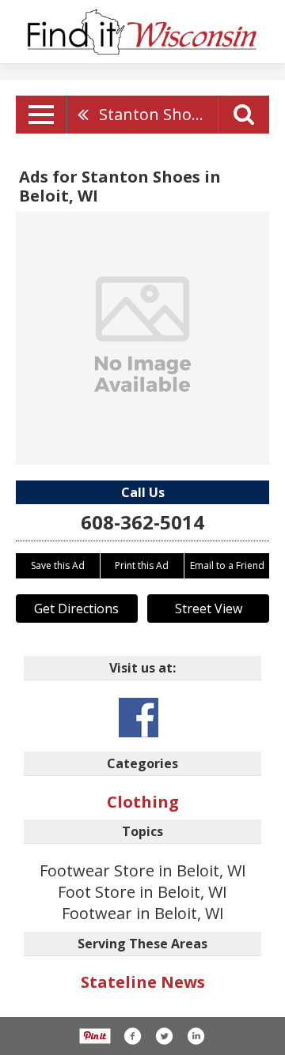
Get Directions (76, 608)
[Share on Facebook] (132, 1036)
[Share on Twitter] (164, 1036)
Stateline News (143, 982)
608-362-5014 (142, 522)
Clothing (143, 801)
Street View (208, 608)
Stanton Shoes (153, 114)
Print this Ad (142, 565)
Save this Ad (58, 565)
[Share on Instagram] (195, 1036)
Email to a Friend (227, 565)
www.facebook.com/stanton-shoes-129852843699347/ (138, 717)
